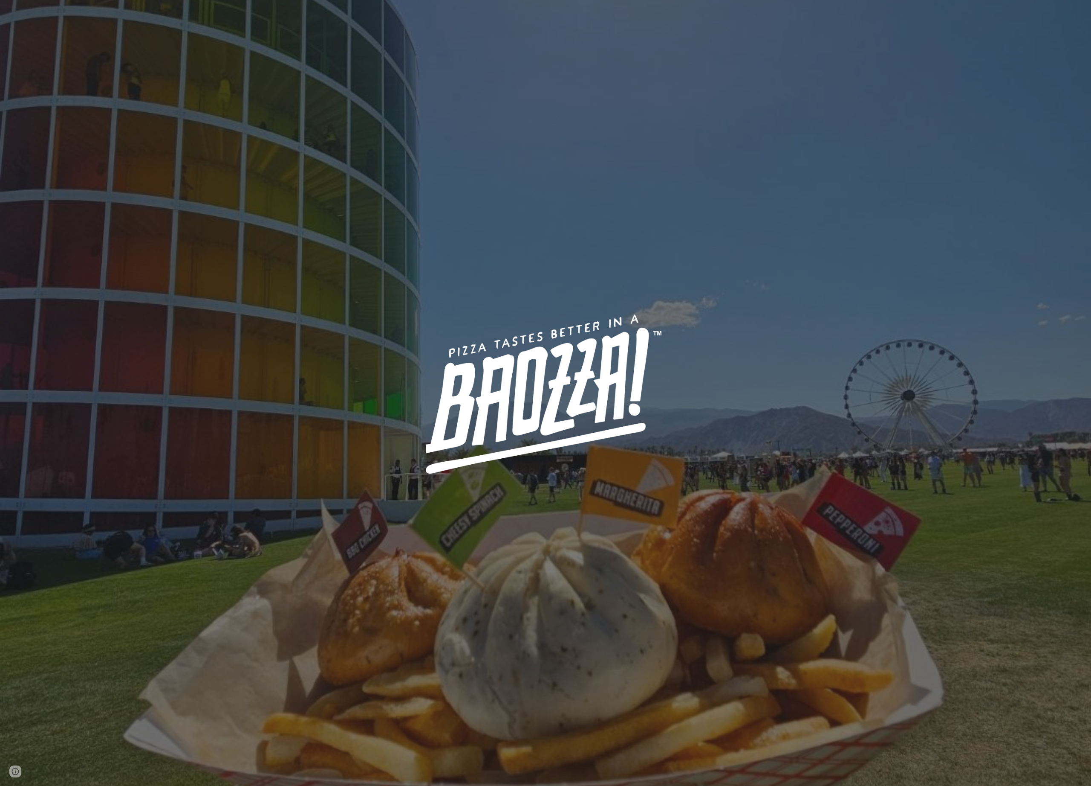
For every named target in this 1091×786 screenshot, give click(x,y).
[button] (15, 771)
